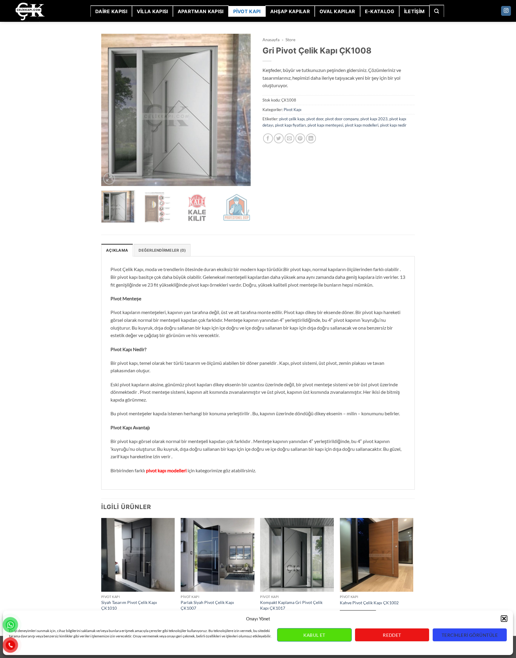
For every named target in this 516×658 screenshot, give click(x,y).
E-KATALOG (379, 11)
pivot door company (342, 118)
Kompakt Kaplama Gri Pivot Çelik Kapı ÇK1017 (291, 605)
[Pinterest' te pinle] (300, 138)
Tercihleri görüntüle (470, 635)
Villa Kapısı (152, 11)
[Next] (243, 110)
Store (290, 39)
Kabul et (314, 635)
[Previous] (111, 110)
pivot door (314, 118)
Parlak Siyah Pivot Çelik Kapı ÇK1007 (207, 605)
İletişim (414, 11)
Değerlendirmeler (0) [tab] (162, 250)
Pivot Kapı (247, 11)
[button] (504, 619)
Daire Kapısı (111, 11)
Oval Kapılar (337, 11)
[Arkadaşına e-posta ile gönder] (289, 138)
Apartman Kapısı (201, 11)
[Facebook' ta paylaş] (268, 138)
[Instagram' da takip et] (506, 11)
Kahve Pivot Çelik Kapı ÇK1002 (369, 602)
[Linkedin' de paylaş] (311, 138)
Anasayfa (271, 39)
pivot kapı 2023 (374, 118)
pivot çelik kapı (292, 118)
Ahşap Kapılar (290, 11)
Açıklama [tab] (117, 250)
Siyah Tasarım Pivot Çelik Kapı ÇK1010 (129, 605)
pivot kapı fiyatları (290, 125)
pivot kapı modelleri (361, 125)
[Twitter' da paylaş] (279, 138)
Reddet (392, 635)
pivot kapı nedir (393, 125)
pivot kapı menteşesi (325, 125)
